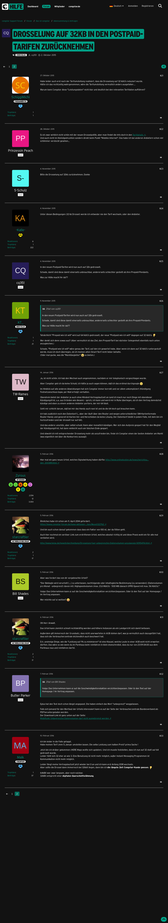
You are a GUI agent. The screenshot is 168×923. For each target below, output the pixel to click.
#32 (161, 673)
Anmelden (133, 5)
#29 (161, 515)
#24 (161, 208)
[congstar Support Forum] (12, 6)
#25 (161, 261)
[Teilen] (163, 66)
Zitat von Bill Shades (55, 681)
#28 (161, 454)
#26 (161, 301)
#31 (161, 617)
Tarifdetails (138, 134)
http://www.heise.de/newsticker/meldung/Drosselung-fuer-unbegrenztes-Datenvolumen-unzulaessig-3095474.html (95, 543)
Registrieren (148, 5)
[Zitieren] (161, 117)
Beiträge (11, 115)
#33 (161, 735)
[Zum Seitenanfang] (164, 919)
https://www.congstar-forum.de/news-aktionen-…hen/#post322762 (72, 524)
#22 (161, 129)
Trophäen (11, 112)
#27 (161, 372)
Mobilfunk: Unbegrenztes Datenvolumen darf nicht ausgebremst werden (74, 718)
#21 (161, 75)
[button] (117, 6)
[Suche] (160, 6)
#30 (161, 572)
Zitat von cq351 (53, 308)
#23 (161, 168)
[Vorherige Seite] (4, 66)
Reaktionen (12, 241)
